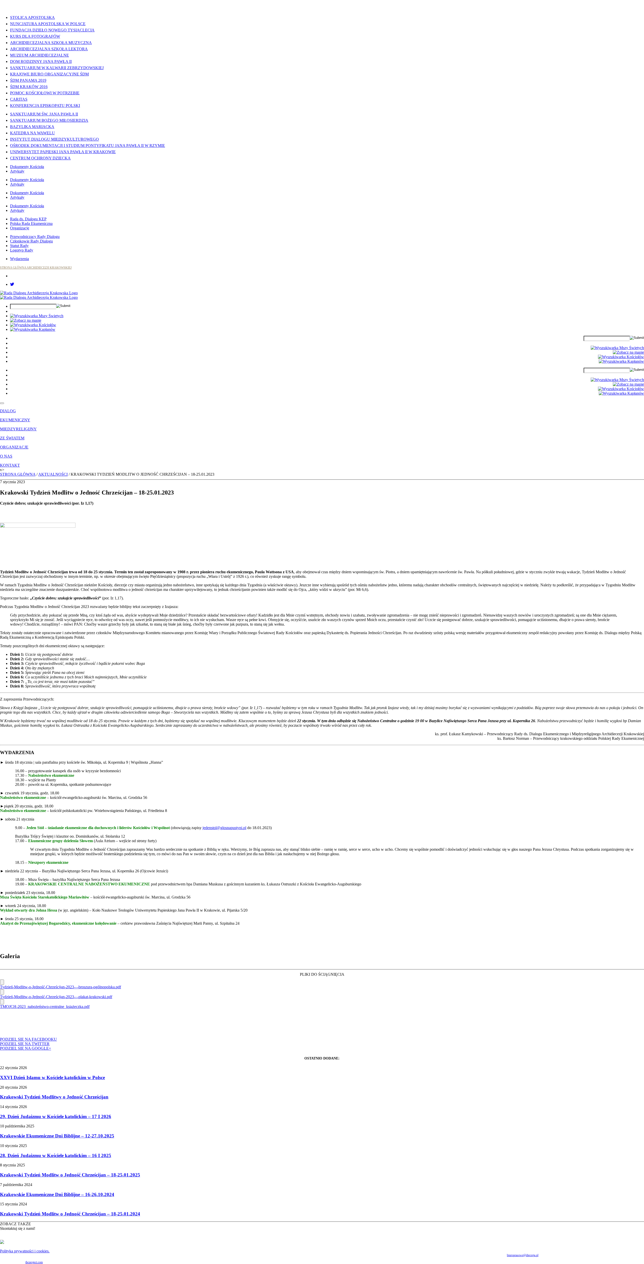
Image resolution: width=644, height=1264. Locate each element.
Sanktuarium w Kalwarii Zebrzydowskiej (57, 68)
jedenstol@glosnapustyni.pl (224, 828)
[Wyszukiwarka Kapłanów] (32, 329)
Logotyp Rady (21, 250)
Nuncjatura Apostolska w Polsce (48, 24)
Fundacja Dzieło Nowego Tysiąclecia (52, 30)
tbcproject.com (34, 1262)
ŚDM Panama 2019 (28, 80)
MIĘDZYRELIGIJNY (18, 429)
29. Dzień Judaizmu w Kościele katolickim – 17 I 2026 (55, 1116)
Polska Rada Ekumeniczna (31, 223)
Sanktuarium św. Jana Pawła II (44, 114)
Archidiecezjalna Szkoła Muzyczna (51, 42)
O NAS (6, 456)
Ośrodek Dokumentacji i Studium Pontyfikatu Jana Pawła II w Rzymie (87, 145)
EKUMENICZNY (15, 420)
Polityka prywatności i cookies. (25, 1251)
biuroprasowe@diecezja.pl (522, 1255)
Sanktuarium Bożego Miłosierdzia (49, 120)
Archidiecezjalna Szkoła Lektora (49, 49)
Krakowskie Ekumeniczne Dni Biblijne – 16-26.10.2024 (57, 1194)
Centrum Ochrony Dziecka (40, 158)
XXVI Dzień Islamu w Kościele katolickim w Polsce (52, 1077)
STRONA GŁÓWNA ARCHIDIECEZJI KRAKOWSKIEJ (36, 267)
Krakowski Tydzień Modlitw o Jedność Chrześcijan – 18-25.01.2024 (70, 1213)
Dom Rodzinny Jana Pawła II (41, 61)
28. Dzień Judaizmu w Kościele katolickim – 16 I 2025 (55, 1155)
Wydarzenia (19, 259)
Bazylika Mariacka (32, 127)
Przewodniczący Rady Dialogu (35, 236)
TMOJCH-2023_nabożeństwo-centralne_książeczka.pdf (45, 1006)
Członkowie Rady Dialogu (31, 241)
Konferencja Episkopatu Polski (45, 105)
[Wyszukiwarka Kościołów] (33, 325)
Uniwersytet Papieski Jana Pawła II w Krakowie (63, 152)
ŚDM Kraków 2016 (29, 87)
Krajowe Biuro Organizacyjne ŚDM (49, 74)
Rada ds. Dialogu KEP (28, 219)
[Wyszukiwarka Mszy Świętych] (36, 316)
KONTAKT (10, 465)
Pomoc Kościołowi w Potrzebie (44, 93)
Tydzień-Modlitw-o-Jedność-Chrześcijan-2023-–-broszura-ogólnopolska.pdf (60, 987)
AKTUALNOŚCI (53, 474)
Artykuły (17, 171)
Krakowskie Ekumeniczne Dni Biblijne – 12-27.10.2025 (57, 1135)
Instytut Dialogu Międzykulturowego (54, 139)
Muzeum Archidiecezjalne (39, 55)
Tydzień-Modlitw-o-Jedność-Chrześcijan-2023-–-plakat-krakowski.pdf (56, 997)
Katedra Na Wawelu (32, 133)
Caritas (18, 99)
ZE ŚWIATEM (12, 438)
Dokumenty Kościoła (27, 167)
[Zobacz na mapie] (25, 320)
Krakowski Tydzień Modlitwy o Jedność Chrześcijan (54, 1096)
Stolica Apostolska (32, 17)
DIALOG (8, 411)
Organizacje (19, 228)
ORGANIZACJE (14, 447)
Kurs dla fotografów (35, 36)
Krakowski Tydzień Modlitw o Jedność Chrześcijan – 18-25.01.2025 (70, 1174)
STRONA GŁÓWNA (17, 474)
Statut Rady (19, 245)
